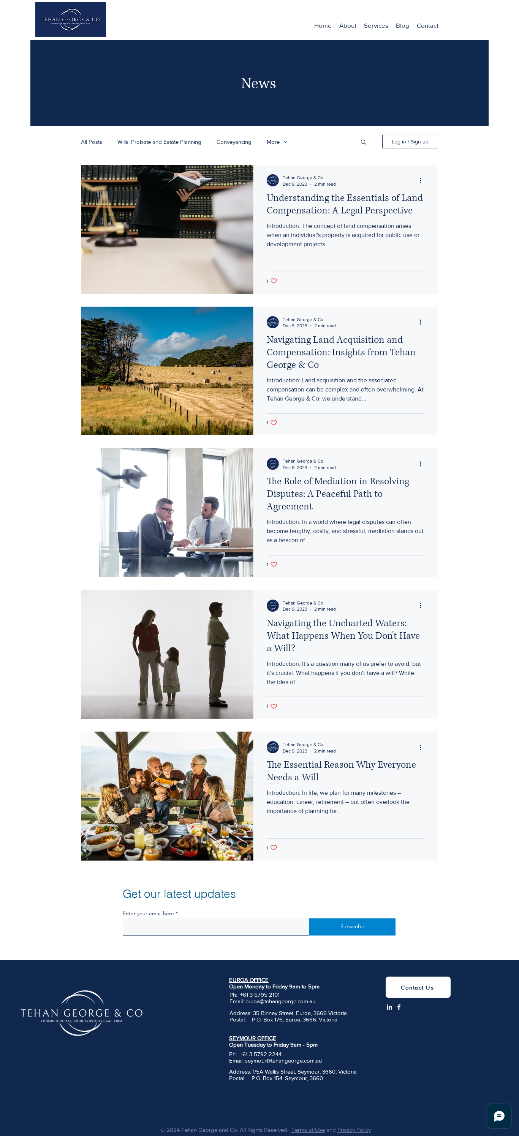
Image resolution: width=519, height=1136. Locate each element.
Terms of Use (308, 1129)
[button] (363, 142)
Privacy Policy (354, 1129)
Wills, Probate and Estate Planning (159, 141)
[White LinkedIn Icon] (389, 1007)
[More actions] (422, 180)
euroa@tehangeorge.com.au (280, 1001)
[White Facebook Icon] (399, 1007)
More (273, 141)
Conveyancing (234, 141)
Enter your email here (148, 913)
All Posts (91, 141)
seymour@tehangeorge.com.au (283, 1060)
